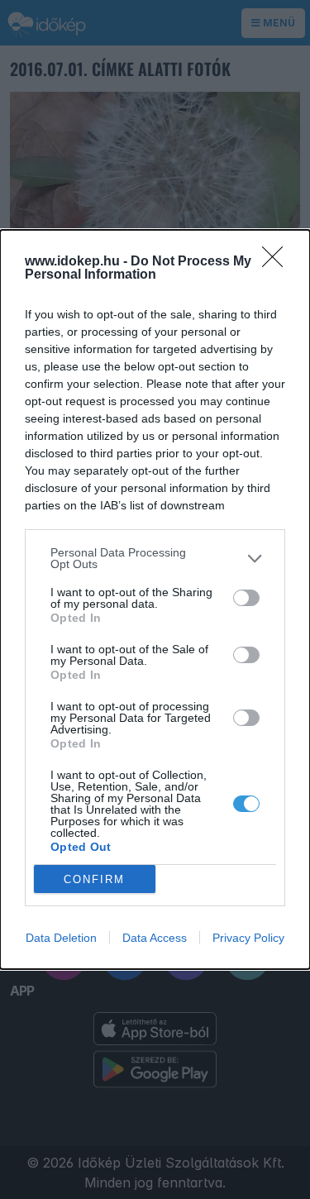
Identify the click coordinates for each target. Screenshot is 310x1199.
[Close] (277, 262)
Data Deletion (61, 937)
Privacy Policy (248, 937)
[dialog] (155, 599)
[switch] (246, 598)
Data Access (154, 937)
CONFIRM (94, 879)
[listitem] (155, 558)
